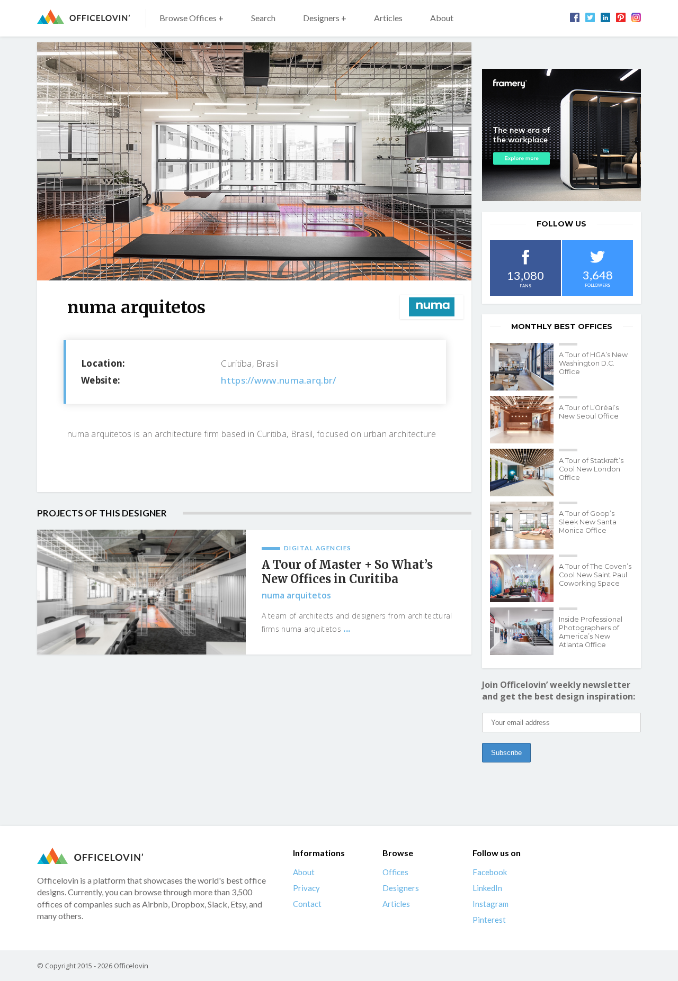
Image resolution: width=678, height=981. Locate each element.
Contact (307, 904)
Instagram (490, 904)
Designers (400, 888)
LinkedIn (487, 888)
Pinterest (489, 919)
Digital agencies (318, 547)
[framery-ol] (561, 135)
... (346, 628)
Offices (395, 872)
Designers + (324, 18)
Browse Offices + (191, 18)
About (441, 18)
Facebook (489, 872)
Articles (388, 18)
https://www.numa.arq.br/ (278, 380)
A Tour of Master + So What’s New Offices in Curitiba (347, 572)
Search (263, 18)
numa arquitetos (296, 595)
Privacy (306, 888)
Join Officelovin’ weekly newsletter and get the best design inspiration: (558, 690)
